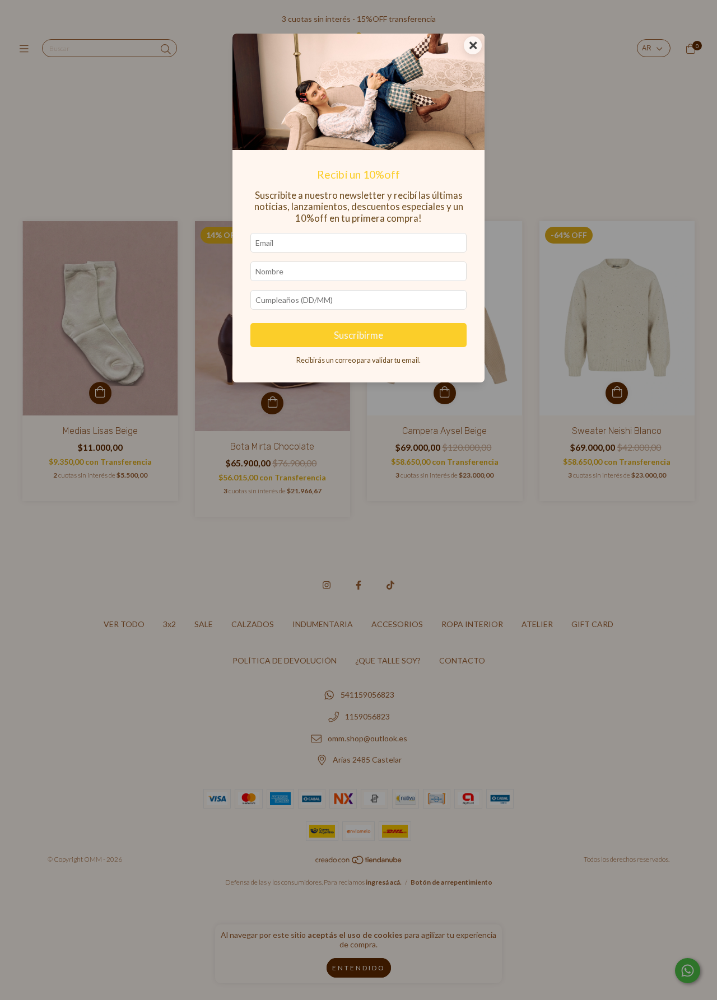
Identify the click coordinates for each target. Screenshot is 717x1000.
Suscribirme (358, 335)
